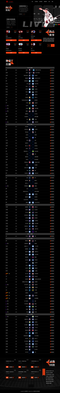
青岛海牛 (36, 295)
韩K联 (8, 86)
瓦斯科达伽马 (26, 75)
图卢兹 (27, 236)
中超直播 (50, 38)
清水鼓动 (26, 231)
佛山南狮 (26, 287)
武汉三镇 (26, 273)
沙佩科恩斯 (36, 156)
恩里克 (47, 381)
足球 (48, 372)
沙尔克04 (36, 113)
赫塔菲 (36, 180)
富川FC (27, 262)
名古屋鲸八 (36, 220)
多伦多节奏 (36, 83)
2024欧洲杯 (51, 372)
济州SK (27, 265)
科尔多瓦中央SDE (37, 78)
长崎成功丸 (26, 226)
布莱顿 (36, 105)
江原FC (27, 94)
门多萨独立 (26, 173)
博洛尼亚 (36, 183)
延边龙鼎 (36, 276)
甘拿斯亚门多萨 (37, 162)
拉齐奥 (27, 134)
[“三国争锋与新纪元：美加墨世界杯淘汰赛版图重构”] (35, 365)
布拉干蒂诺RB (37, 72)
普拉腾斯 (36, 194)
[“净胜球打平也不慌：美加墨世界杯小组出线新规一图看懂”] (35, 376)
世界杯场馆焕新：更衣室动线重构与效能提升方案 (26, 371)
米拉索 (27, 159)
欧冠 (50, 379)
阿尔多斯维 (36, 151)
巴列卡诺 (36, 188)
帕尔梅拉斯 (36, 159)
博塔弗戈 (36, 145)
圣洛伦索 (36, 199)
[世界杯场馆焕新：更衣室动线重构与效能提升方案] (22, 376)
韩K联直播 (52, 41)
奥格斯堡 (26, 113)
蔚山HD (36, 265)
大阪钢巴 (36, 226)
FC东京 (36, 231)
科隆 (35, 240)
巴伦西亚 (36, 129)
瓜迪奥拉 (52, 379)
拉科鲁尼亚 (26, 129)
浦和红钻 (36, 330)
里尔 (35, 236)
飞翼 (27, 170)
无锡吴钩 (26, 276)
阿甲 (7, 78)
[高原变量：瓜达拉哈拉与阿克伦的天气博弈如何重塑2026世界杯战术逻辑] (10, 376)
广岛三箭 (26, 220)
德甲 (7, 113)
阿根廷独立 (26, 162)
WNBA (9, 83)
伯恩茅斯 (36, 284)
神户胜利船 (36, 223)
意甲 (7, 126)
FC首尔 (36, 86)
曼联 (48, 383)
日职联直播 (48, 41)
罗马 (35, 177)
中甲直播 (45, 41)
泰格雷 (27, 202)
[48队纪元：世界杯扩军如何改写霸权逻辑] (22, 365)
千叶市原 (26, 212)
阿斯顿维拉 (36, 316)
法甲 (7, 236)
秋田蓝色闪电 (26, 335)
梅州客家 (36, 100)
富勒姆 (27, 309)
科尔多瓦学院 (26, 199)
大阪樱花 (26, 209)
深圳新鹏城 (36, 298)
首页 (32, 1)
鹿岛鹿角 (26, 330)
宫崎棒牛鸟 (36, 251)
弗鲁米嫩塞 (36, 116)
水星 (27, 83)
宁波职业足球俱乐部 (25, 100)
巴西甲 (8, 72)
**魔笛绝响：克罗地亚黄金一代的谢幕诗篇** (13, 23)
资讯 (49, 1)
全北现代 (36, 89)
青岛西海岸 (36, 273)
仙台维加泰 (36, 254)
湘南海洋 (26, 254)
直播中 (11, 40)
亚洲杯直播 (49, 40)
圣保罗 (27, 72)
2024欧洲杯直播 (48, 374)
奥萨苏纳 (26, 180)
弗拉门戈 (26, 145)
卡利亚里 (26, 137)
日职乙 (8, 246)
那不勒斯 (26, 126)
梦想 (27, 140)
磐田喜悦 (26, 349)
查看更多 (8, 27)
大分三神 (26, 352)
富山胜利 (36, 349)
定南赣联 (36, 281)
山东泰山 (26, 298)
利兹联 (27, 108)
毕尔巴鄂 (36, 148)
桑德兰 (36, 303)
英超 (7, 105)
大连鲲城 (26, 97)
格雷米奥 (26, 156)
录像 (52, 1)
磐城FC (36, 257)
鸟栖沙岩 (26, 251)
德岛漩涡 (26, 257)
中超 (9, 273)
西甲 (7, 119)
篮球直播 (40, 1)
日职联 (8, 209)
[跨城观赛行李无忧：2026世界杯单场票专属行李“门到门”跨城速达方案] (10, 365)
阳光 (35, 170)
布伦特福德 (36, 108)
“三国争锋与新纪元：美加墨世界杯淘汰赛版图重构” (39, 361)
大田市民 (36, 262)
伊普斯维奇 (26, 243)
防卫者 (27, 194)
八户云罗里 (36, 246)
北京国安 (36, 292)
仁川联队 (26, 89)
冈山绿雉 (36, 212)
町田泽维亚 (26, 215)
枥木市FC (36, 319)
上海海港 (26, 292)
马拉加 (36, 119)
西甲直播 (48, 39)
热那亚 (36, 134)
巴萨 (27, 188)
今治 (35, 352)
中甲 (7, 97)
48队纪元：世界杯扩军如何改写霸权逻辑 (24, 361)
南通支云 (36, 97)
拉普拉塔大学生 (25, 191)
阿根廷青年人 (26, 151)
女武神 (36, 167)
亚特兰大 (26, 183)
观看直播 (52, 72)
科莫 (35, 126)
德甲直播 (45, 39)
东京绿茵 (26, 223)
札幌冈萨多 (26, 319)
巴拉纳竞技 (26, 116)
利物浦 (36, 243)
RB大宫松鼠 (36, 335)
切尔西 (27, 105)
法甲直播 (51, 39)
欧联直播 (46, 40)
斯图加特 (26, 240)
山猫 (35, 140)
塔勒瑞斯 (26, 78)
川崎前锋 (36, 215)
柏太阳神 (36, 209)
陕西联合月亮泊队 (25, 281)
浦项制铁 (36, 94)
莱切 (27, 177)
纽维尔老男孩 (37, 191)
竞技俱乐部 (36, 173)
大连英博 (26, 295)
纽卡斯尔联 (26, 284)
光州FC (27, 86)
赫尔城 (27, 316)
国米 (35, 137)
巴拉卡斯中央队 (37, 202)
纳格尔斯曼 (51, 381)
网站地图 (38, 391)
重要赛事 (45, 1)
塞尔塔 (27, 148)
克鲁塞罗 (36, 75)
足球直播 (36, 1)
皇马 (27, 119)
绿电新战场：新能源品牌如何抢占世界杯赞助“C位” (14, 20)
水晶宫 (36, 309)
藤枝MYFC (26, 246)
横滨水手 (36, 338)
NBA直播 (47, 38)
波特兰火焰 (26, 167)
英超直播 (44, 38)
